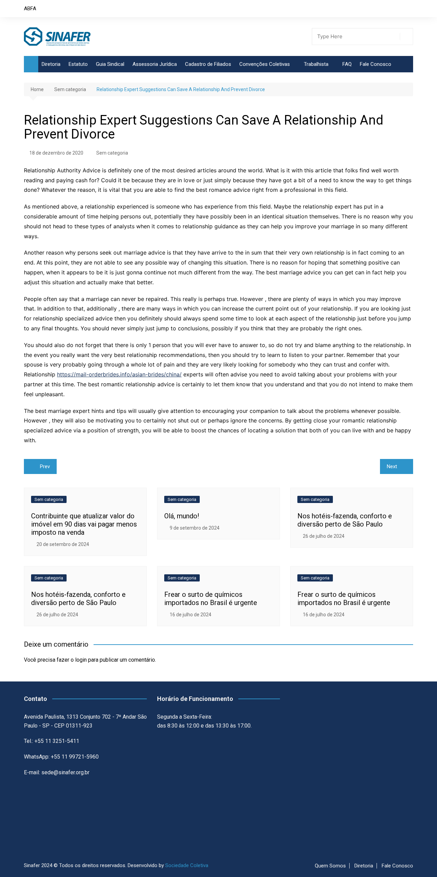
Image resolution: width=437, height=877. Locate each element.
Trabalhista (316, 64)
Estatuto (78, 64)
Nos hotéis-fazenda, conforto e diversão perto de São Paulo (344, 520)
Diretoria (51, 64)
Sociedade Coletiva (186, 865)
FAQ (347, 64)
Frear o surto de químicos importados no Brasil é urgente (210, 598)
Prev (45, 466)
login (81, 660)
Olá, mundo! (181, 516)
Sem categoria (112, 153)
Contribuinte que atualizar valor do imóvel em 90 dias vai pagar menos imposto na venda (84, 524)
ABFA (30, 8)
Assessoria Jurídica (154, 64)
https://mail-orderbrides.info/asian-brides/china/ (119, 374)
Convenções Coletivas (264, 64)
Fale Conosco (375, 64)
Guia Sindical (110, 64)
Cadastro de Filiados (208, 64)
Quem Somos (330, 865)
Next (392, 466)
